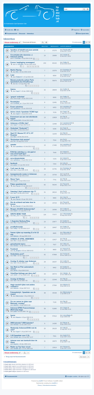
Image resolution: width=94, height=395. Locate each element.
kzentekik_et (17, 103)
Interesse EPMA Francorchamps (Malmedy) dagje (22, 309)
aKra (64, 163)
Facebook (14, 249)
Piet (64, 116)
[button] (89, 42)
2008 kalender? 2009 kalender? (22, 323)
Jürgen (65, 307)
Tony (14, 175)
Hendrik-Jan (17, 337)
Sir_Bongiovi (17, 250)
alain (64, 327)
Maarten (18, 317)
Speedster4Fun (67, 80)
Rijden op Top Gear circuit (20, 347)
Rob (64, 101)
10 (27, 66)
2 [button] (86, 42)
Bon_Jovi (16, 215)
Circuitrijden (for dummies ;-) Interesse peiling (21, 56)
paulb (15, 311)
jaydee (65, 221)
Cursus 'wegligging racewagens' (22, 62)
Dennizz (15, 245)
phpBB (40, 381)
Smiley (65, 62)
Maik (14, 255)
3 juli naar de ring (17, 168)
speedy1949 (17, 120)
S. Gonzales (17, 58)
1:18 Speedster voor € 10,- (20, 335)
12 (33, 66)
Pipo (14, 51)
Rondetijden (15, 102)
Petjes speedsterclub (18, 184)
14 (38, 66)
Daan (15, 130)
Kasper (15, 180)
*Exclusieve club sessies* (20, 139)
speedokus (16, 108)
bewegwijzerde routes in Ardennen (23, 174)
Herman (15, 324)
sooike (65, 208)
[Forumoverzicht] (30, 12)
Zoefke (65, 89)
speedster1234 (67, 123)
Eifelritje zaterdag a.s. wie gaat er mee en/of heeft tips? (23, 153)
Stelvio (13, 89)
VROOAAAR (67, 214)
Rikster (65, 322)
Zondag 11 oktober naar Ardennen (23, 261)
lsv (17, 83)
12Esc (65, 243)
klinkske (15, 236)
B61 (17, 72)
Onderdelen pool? (17, 254)
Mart (14, 136)
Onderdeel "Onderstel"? (19, 128)
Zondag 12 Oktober (17, 279)
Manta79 (65, 249)
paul (64, 340)
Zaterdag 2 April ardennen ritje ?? (23, 191)
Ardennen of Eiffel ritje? (19, 123)
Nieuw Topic (15, 179)
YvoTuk (65, 254)
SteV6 (15, 270)
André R (65, 335)
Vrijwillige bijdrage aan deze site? (23, 273)
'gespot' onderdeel (17, 97)
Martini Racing (15, 70)
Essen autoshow (16, 107)
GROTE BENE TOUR (18, 214)
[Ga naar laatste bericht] (72, 49)
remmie (65, 54)
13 (35, 66)
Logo (12, 75)
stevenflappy (67, 315)
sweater (13, 144)
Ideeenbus (9, 39)
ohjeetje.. (65, 273)
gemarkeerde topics (17, 244)
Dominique (66, 69)
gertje (15, 165)
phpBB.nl (54, 383)
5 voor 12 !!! (14, 197)
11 (30, 66)
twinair (65, 151)
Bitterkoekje (19, 296)
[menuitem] (16, 29)
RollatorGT (19, 77)
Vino (14, 170)
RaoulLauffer (67, 49)
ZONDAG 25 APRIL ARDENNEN (22, 239)
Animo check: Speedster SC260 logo (24, 112)
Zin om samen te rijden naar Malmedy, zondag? (21, 302)
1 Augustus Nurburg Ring (20, 221)
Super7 (18, 91)
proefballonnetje (16, 227)
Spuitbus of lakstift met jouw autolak (24, 50)
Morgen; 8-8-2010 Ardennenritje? (22, 209)
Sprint (12, 315)
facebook (13, 163)
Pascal (18, 186)
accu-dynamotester (17, 158)
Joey (64, 197)
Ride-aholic (66, 232)
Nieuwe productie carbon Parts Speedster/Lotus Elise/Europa (22, 81)
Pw (14, 141)
